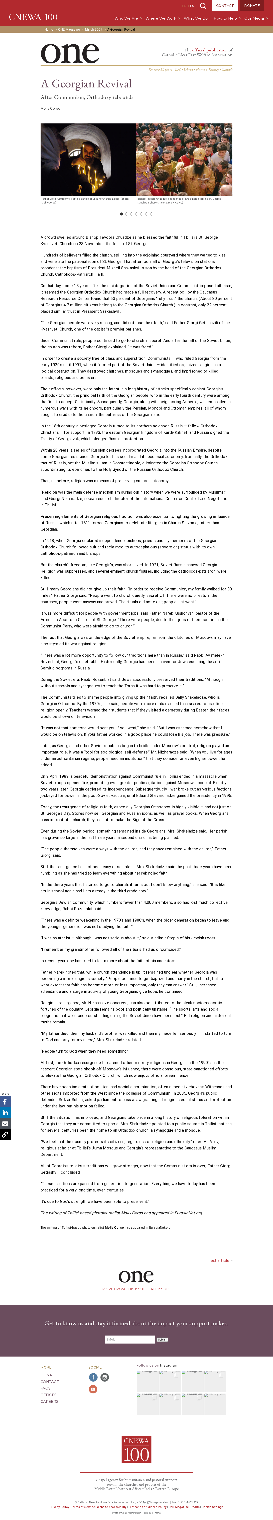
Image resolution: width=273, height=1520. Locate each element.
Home (49, 29)
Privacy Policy (59, 1507)
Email (5, 1123)
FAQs (46, 1388)
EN (184, 6)
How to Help (225, 18)
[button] (147, 1381)
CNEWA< (33, 17)
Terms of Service (83, 1507)
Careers (50, 1401)
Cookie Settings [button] (212, 1507)
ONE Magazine (69, 29)
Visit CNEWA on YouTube (94, 1389)
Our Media (254, 18)
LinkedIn (5, 1112)
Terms (157, 1513)
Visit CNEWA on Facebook (94, 1377)
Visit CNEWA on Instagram (105, 1377)
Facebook (5, 1101)
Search (203, 5)
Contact (225, 6)
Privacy (147, 1513)
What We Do (196, 18)
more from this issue (123, 1289)
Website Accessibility (111, 1507)
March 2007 (93, 29)
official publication (210, 50)
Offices (49, 1395)
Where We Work (160, 18)
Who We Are (126, 18)
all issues (160, 1289)
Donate (252, 6)
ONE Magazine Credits (184, 1507)
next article (218, 1260)
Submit (162, 1339)
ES (192, 6)
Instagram (169, 1365)
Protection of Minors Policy (148, 1507)
